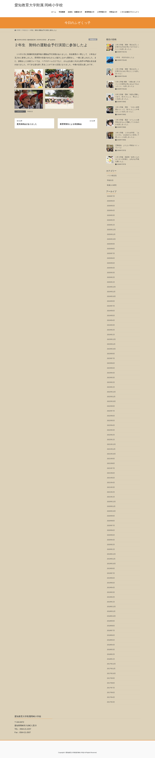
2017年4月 (111, 697)
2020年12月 (111, 501)
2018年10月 (111, 616)
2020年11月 (111, 506)
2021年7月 (111, 468)
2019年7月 (111, 573)
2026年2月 (111, 220)
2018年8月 (111, 626)
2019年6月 (111, 578)
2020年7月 (111, 525)
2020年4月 (111, 540)
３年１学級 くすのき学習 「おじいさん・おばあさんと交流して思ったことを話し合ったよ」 (127, 135)
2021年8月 (111, 463)
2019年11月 (111, 559)
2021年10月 (111, 454)
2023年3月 (111, 377)
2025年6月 (111, 258)
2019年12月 (111, 554)
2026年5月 (111, 206)
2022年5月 (111, 420)
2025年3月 (111, 272)
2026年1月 (111, 225)
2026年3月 (111, 215)
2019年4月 (111, 587)
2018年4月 (111, 645)
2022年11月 (111, 396)
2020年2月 (111, 544)
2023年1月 (111, 387)
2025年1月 (111, 282)
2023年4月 (111, 373)
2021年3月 (111, 487)
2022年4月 (111, 425)
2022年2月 (111, 435)
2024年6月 (111, 311)
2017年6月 (111, 692)
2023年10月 (111, 349)
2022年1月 (111, 439)
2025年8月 (111, 249)
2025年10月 (111, 239)
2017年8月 (111, 683)
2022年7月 (111, 411)
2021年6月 (111, 473)
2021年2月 (111, 492)
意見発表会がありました (27, 124)
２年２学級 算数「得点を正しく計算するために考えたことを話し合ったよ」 (127, 71)
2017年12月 (111, 664)
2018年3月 (111, 649)
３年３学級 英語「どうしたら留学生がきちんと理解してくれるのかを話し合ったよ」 (127, 122)
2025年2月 (111, 277)
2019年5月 (111, 583)
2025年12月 (111, 229)
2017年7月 (111, 688)
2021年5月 (111, 478)
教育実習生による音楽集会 (71, 124)
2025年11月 (111, 234)
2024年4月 (111, 320)
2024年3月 (111, 325)
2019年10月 (111, 563)
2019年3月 (111, 592)
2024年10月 (111, 296)
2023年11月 (111, 344)
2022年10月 (111, 401)
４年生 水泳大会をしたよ (124, 57)
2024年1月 (111, 334)
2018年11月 (111, 611)
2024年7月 (111, 306)
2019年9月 (111, 568)
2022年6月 (111, 416)
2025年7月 (111, 253)
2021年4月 (111, 482)
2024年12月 (111, 287)
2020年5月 (111, 535)
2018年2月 (111, 654)
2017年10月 (111, 673)
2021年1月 (111, 497)
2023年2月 (111, 382)
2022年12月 (111, 392)
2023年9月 (111, 354)
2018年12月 (111, 606)
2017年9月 (111, 678)
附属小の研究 (112, 185)
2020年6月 (111, 530)
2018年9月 (111, 621)
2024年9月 (111, 301)
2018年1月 (111, 659)
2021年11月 (111, 449)
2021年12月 (111, 444)
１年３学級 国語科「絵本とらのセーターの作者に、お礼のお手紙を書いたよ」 (127, 159)
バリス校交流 (112, 175)
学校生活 (93, 39)
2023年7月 (111, 358)
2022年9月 (111, 406)
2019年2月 (111, 597)
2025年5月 (111, 263)
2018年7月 (111, 630)
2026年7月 (111, 196)
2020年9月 (111, 516)
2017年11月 (111, 668)
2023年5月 (111, 368)
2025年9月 (111, 244)
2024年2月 (111, 330)
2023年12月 (111, 339)
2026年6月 (111, 201)
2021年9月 (111, 458)
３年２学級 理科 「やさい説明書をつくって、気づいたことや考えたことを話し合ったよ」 (127, 109)
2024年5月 (111, 315)
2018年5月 (111, 640)
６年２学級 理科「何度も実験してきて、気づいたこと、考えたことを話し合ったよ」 (127, 97)
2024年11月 (111, 291)
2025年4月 (111, 268)
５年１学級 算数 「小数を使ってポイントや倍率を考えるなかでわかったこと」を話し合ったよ (127, 84)
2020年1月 (111, 549)
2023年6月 (111, 363)
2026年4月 (111, 210)
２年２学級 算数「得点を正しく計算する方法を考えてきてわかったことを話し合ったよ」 (127, 47)
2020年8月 (111, 521)
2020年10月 (111, 511)
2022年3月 (111, 430)
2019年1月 (111, 602)
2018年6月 (111, 635)
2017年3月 (111, 702)
